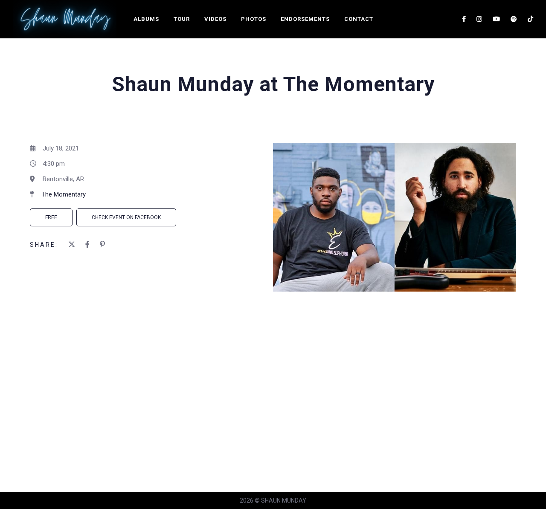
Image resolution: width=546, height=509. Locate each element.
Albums (146, 19)
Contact (358, 19)
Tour (182, 19)
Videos (215, 19)
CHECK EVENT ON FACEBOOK (126, 217)
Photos (253, 19)
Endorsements (305, 19)
